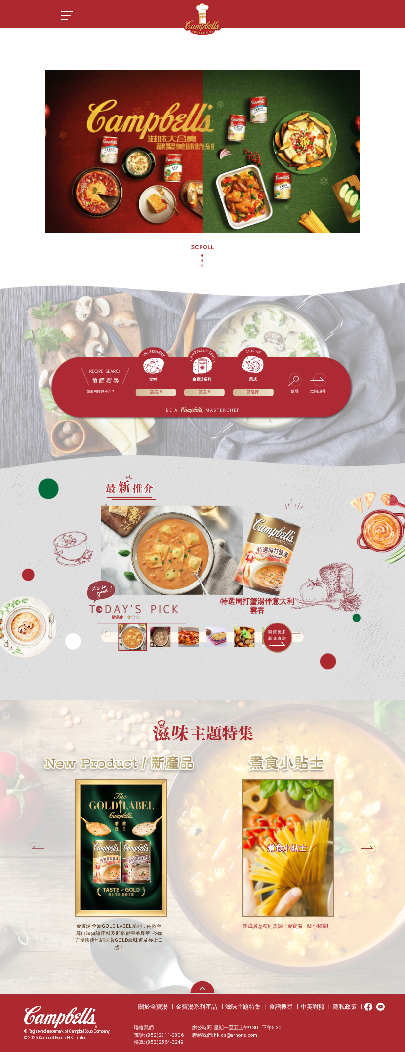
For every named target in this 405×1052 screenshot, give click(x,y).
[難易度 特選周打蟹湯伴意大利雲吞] (172, 550)
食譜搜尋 (281, 1006)
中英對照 (312, 1006)
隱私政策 (345, 1006)
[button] (297, 633)
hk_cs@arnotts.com (235, 1035)
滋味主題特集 (243, 1006)
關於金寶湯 (153, 1006)
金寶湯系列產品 (196, 1006)
